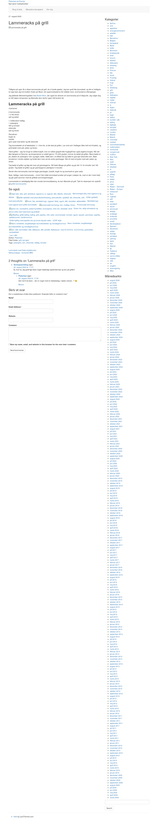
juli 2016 (113, 579)
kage (112, 115)
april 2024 (114, 349)
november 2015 (116, 599)
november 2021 (116, 421)
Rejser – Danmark (117, 186)
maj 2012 (113, 703)
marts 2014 (114, 649)
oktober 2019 (115, 483)
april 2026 (114, 290)
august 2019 (115, 488)
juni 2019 (113, 493)
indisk (112, 100)
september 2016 (116, 575)
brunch (112, 58)
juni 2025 (113, 315)
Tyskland (113, 251)
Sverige (113, 233)
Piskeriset (18, 237)
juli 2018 (113, 520)
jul (111, 112)
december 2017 (116, 537)
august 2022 (115, 399)
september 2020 (116, 456)
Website (12, 316)
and (111, 25)
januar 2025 (114, 327)
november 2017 (116, 540)
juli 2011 (113, 728)
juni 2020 (113, 463)
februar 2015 (115, 622)
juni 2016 (113, 582)
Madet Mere (41, 95)
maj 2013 (113, 673)
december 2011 (116, 716)
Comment (13, 325)
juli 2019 (113, 490)
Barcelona (114, 38)
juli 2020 (113, 461)
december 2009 (116, 775)
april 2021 (114, 438)
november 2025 (116, 302)
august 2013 (115, 666)
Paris (112, 176)
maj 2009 (113, 792)
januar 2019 (114, 505)
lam (23, 242)
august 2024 (115, 339)
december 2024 (116, 330)
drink (112, 68)
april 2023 (114, 379)
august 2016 (115, 577)
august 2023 (115, 369)
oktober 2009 (115, 780)
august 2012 (115, 696)
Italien (112, 107)
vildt (111, 261)
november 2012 (116, 688)
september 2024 (116, 337)
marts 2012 (114, 708)
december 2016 (116, 567)
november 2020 (116, 451)
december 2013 (116, 656)
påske (112, 179)
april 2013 (114, 676)
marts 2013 (114, 678)
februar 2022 (115, 414)
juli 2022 (113, 401)
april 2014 (114, 646)
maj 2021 (113, 436)
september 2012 (116, 693)
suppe (112, 231)
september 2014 (116, 634)
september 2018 (116, 515)
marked (113, 142)
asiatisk (113, 33)
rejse (112, 184)
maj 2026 (113, 287)
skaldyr (112, 211)
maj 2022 (113, 406)
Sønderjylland (115, 223)
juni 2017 (113, 552)
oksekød (113, 167)
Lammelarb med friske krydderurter (22, 250)
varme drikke (115, 256)
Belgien (113, 40)
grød (111, 92)
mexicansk (114, 149)
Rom (112, 194)
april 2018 (114, 527)
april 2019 (114, 498)
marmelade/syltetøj (117, 144)
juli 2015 (113, 609)
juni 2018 (113, 523)
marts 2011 (114, 738)
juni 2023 (113, 374)
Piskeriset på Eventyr (17, 1)
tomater (43, 242)
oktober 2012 (115, 691)
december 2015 (116, 597)
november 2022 (116, 391)
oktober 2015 (115, 602)
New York (113, 157)
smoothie (113, 219)
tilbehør (113, 246)
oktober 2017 (115, 542)
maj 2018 (113, 525)
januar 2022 (114, 416)
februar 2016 (115, 592)
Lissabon (113, 129)
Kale (15, 816)
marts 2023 (114, 381)
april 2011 (114, 735)
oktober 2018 (115, 513)
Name (11, 297)
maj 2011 (113, 733)
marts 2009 (114, 797)
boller (112, 48)
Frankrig (113, 77)
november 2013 (116, 659)
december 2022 (116, 389)
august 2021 (115, 429)
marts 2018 (114, 530)
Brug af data (17, 9)
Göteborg (113, 87)
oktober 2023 (115, 364)
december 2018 (116, 508)
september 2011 (116, 723)
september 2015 (116, 604)
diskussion (114, 63)
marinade (113, 139)
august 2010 (115, 755)
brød (111, 55)
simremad (114, 209)
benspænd (114, 43)
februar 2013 (115, 681)
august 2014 (115, 636)
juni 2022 (113, 404)
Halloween (114, 95)
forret (112, 75)
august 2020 (115, 458)
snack (112, 221)
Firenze (113, 70)
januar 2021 (114, 446)
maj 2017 (113, 555)
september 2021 (116, 426)
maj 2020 (113, 466)
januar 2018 (114, 535)
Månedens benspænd (34, 9)
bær (111, 35)
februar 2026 (115, 295)
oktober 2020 (115, 453)
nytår (112, 162)
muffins (113, 154)
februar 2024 (115, 354)
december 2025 (116, 300)
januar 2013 (114, 683)
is (110, 105)
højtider (113, 97)
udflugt (112, 253)
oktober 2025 (115, 305)
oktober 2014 (115, 631)
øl (110, 169)
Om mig (50, 9)
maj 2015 (113, 614)
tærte (112, 241)
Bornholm (113, 50)
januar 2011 (114, 743)
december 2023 (116, 359)
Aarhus (112, 23)
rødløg (36, 242)
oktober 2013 (115, 661)
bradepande (114, 53)
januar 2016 (114, 594)
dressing (113, 65)
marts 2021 (114, 441)
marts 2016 (114, 589)
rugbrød (113, 196)
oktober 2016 (115, 572)
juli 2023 (113, 372)
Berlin (112, 45)
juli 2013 (113, 669)
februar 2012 (115, 711)
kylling (112, 122)
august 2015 (115, 607)
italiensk (113, 110)
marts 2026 (114, 292)
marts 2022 (114, 411)
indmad (113, 102)
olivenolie (29, 242)
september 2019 (116, 485)
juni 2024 (113, 344)
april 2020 (114, 468)
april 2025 (114, 320)
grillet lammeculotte (18, 184)
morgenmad (114, 152)
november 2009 (116, 777)
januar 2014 (114, 654)
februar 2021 (115, 443)
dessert (113, 60)
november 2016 (116, 570)
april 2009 (114, 795)
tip (111, 248)
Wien (112, 270)
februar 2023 (115, 384)
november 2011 (116, 718)
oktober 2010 (115, 750)
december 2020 (116, 448)
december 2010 (116, 745)
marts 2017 (114, 560)
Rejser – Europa (116, 189)
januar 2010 (114, 772)
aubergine (17, 242)
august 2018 (115, 518)
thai (111, 243)
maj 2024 (113, 347)
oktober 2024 (115, 334)
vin (111, 263)
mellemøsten (115, 147)
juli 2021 (113, 431)
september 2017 (116, 545)
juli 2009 (113, 787)
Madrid (112, 134)
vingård (113, 266)
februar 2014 (115, 651)
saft (111, 199)
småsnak (113, 216)
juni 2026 (113, 285)
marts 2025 (114, 322)
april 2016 (114, 587)
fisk (111, 73)
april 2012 (114, 706)
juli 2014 (113, 639)
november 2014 (116, 629)
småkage (113, 214)
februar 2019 (115, 503)
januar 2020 (114, 476)
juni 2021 (113, 433)
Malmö (112, 137)
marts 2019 (114, 500)
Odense (113, 164)
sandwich (113, 204)
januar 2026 (114, 297)
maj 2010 (113, 763)
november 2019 (116, 480)
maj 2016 (113, 584)
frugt (111, 82)
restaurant (114, 191)
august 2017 (115, 547)
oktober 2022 (115, 394)
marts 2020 (114, 471)
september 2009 (116, 782)
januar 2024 (114, 357)
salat (112, 201)
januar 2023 (114, 386)
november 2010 (116, 748)
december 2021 (116, 419)
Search (109, 808)
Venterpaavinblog (21, 264)
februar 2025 (115, 325)
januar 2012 (114, 713)
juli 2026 (113, 282)
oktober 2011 (115, 721)
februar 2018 (115, 532)
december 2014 (116, 626)
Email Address (15, 307)
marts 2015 (114, 619)
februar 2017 (115, 562)
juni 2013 (113, 671)
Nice (111, 159)
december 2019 (116, 478)
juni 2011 (113, 730)
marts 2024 (114, 352)
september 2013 (116, 664)
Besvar (16, 273)
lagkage (113, 124)
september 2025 (116, 307)
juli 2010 (113, 758)
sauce (112, 206)
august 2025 (115, 310)
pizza (112, 181)
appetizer (113, 28)
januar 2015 (114, 624)
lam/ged (25, 240)
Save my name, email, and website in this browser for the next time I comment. (43, 344)
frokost (112, 80)
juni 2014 (113, 641)
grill (20, 240)
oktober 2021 (115, 424)
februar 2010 (115, 770)
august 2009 (115, 785)
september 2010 (116, 753)
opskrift (113, 172)
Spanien (113, 226)
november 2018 (116, 510)
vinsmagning (115, 268)
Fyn (111, 85)
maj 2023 (113, 377)
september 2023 (116, 367)
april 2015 (114, 617)
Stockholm (114, 228)
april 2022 (114, 409)
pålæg (112, 174)
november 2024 (116, 332)
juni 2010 (113, 760)
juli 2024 (113, 342)
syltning (113, 238)
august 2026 (115, 280)
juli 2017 (113, 550)
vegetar (113, 258)
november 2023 (116, 362)
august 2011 (115, 725)
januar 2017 (114, 565)
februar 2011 (115, 740)
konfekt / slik (114, 120)
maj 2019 (113, 495)
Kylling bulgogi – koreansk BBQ (21, 252)
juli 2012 (113, 698)
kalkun (112, 117)
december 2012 (116, 686)
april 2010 (114, 765)
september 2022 (116, 396)
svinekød (113, 236)
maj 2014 (113, 644)
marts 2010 (114, 768)
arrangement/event (117, 30)
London (113, 132)
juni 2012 (113, 701)
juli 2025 (113, 312)
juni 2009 (113, 790)
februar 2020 (115, 473)
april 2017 (114, 557)
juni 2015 (113, 612)
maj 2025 (113, 317)
